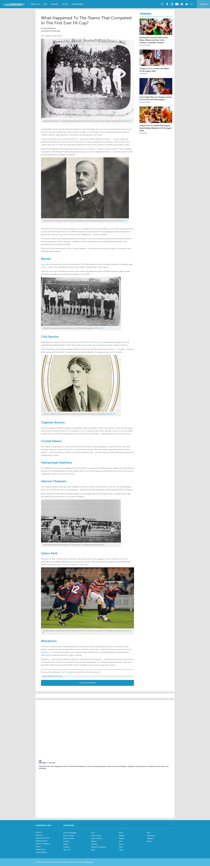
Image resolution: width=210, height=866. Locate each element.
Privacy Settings (41, 852)
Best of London (68, 836)
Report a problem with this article (52, 676)
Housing (94, 844)
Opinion (121, 836)
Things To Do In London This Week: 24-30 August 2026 (154, 70)
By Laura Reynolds (144, 45)
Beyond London (77, 4)
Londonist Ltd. (89, 862)
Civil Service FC (98, 328)
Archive (38, 846)
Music (93, 850)
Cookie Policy (40, 849)
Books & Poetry (68, 838)
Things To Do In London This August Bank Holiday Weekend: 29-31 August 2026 (155, 128)
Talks (148, 833)
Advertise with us (41, 841)
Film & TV (66, 850)
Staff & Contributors (43, 844)
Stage (121, 850)
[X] (162, 4)
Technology (151, 836)
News (121, 833)
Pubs (45, 4)
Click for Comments (87, 683)
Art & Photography (69, 833)
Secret (121, 844)
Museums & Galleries (98, 847)
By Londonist (143, 73)
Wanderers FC (127, 121)
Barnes (43, 264)
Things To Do (35, 4)
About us (39, 832)
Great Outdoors (96, 838)
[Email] (187, 4)
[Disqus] (105, 786)
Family (65, 844)
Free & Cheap (96, 836)
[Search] (191, 4)
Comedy (66, 841)
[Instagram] (172, 4)
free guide (69, 672)
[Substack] (182, 4)
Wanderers (113, 649)
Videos (149, 841)
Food (93, 833)
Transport (55, 4)
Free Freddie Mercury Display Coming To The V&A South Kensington (155, 98)
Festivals (66, 847)
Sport (121, 847)
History (65, 4)
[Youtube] (177, 4)
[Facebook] (167, 4)
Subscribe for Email (42, 838)
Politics (121, 838)
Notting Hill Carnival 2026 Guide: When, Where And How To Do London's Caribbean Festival (153, 40)
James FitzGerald (49, 28)
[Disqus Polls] (105, 729)
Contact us (39, 835)
